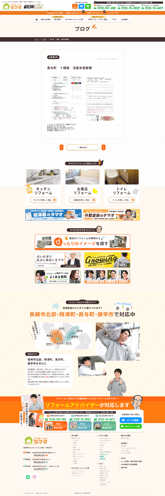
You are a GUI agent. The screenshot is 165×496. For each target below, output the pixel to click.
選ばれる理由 (125, 438)
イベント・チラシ (105, 482)
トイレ (75, 445)
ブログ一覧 (101, 466)
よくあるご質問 (126, 453)
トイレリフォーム (77, 475)
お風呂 (75, 443)
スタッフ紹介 (125, 450)
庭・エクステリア (78, 454)
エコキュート (104, 454)
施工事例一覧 (76, 438)
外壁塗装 (102, 459)
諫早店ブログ (104, 475)
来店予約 (124, 467)
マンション (76, 459)
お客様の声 (103, 484)
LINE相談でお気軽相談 (129, 464)
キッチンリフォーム (78, 471)
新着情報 (102, 480)
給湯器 (75, 461)
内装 (74, 452)
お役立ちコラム (105, 471)
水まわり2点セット (106, 440)
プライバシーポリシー (42, 493)
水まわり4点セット (106, 438)
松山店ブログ (104, 478)
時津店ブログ (104, 473)
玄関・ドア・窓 (78, 456)
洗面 (74, 447)
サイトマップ (29, 493)
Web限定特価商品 (105, 452)
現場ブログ (103, 468)
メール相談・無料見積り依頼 (131, 461)
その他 (75, 463)
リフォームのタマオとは (128, 448)
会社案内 (124, 446)
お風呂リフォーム (77, 473)
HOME (123, 458)
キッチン (75, 440)
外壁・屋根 (76, 450)
